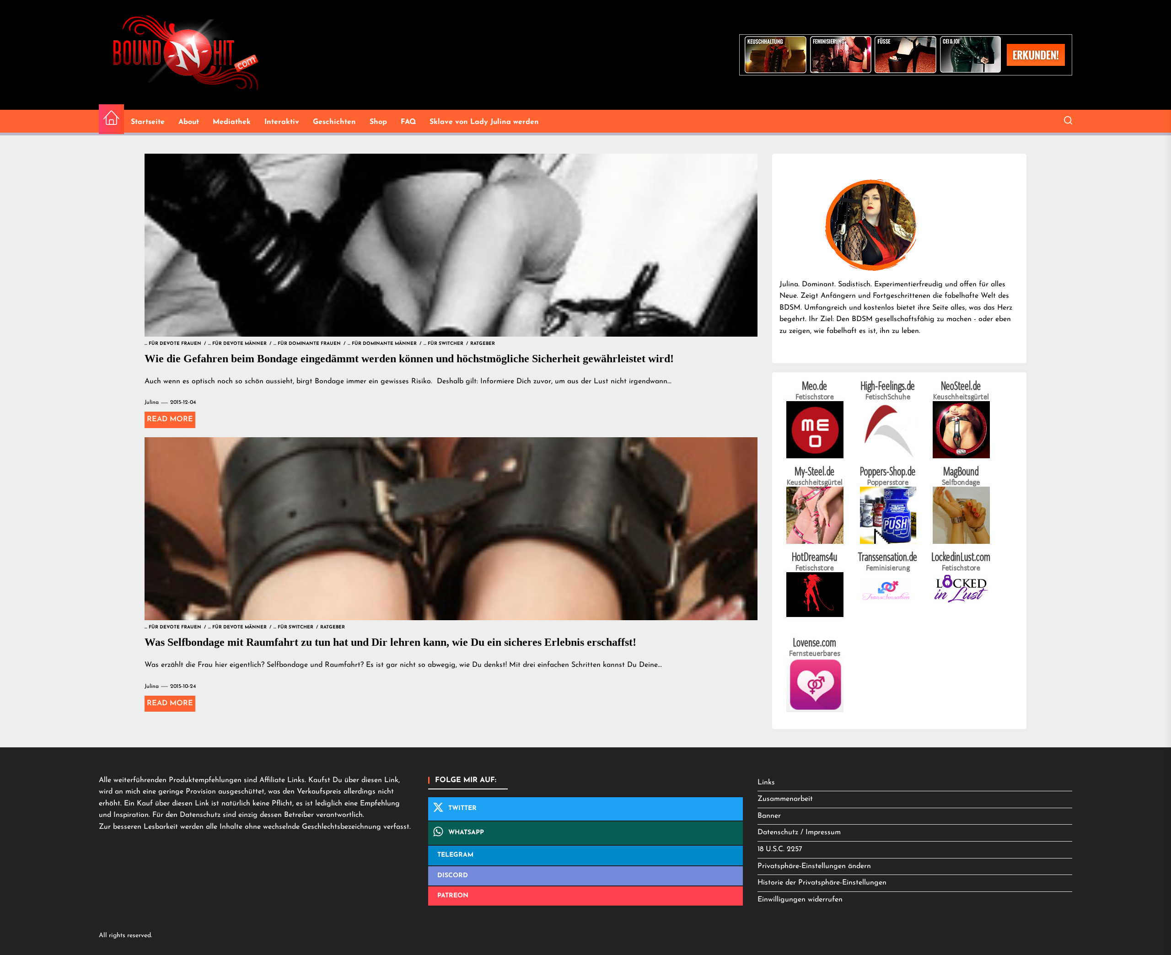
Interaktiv (281, 122)
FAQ (408, 122)
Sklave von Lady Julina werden (484, 122)
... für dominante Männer (382, 343)
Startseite (148, 122)
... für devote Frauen (173, 343)
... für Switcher (443, 343)
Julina (152, 402)
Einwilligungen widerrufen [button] (800, 899)
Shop (378, 122)
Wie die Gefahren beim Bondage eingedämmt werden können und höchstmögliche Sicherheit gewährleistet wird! (409, 359)
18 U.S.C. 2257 (779, 849)
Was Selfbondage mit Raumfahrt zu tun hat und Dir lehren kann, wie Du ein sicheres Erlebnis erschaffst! (390, 642)
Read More (170, 419)
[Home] (111, 119)
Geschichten (334, 122)
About (188, 122)
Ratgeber (482, 343)
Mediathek (232, 122)
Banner (769, 816)
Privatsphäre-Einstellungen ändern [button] (814, 866)
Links (766, 782)
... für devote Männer (237, 343)
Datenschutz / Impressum (799, 832)
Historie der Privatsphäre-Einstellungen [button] (821, 882)
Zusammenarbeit (785, 799)
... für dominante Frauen (307, 343)
